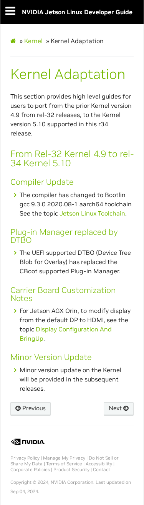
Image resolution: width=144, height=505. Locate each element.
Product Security (71, 469)
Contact (101, 469)
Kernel (33, 41)
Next (116, 408)
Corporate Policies (30, 469)
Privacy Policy (25, 458)
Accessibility (99, 464)
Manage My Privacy (64, 458)
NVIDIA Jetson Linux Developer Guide (77, 12)
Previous (33, 408)
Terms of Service (64, 464)
